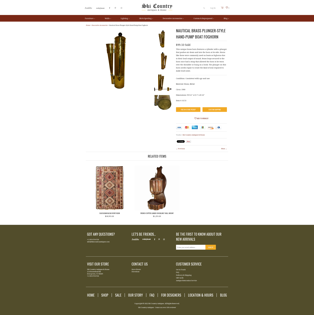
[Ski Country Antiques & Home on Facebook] (109, 8)
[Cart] (222, 8)
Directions (135, 272)
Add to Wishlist (202, 118)
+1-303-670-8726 (93, 239)
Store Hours (136, 269)
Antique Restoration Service (186, 280)
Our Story (135, 295)
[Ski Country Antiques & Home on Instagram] (121, 8)
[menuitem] (90, 18)
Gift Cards (179, 278)
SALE (118, 295)
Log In (213, 8)
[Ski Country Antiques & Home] (157, 11)
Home (91, 295)
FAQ (177, 272)
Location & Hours (200, 295)
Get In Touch (181, 270)
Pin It (188, 141)
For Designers (171, 295)
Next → (224, 149)
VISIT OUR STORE (98, 263)
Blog (223, 295)
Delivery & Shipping (184, 275)
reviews (172, 307)
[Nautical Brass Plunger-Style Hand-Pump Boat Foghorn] (162, 39)
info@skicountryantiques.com (98, 242)
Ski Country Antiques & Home (194, 135)
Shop (104, 295)
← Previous (180, 149)
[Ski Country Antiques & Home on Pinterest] (115, 8)
